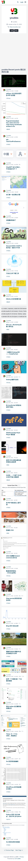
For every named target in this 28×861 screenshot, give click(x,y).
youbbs (9, 89)
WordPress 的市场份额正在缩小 (10, 769)
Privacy (22, 857)
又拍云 (8, 276)
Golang (8, 98)
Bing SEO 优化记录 (14, 613)
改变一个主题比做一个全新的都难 (10, 661)
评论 (16, 30)
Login (21, 2)
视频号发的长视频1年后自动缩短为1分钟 (12, 634)
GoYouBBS (18, 858)
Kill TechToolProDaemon (8, 134)
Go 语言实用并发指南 (14, 829)
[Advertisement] (14, 49)
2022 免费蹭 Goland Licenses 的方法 (11, 538)
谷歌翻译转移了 (14, 208)
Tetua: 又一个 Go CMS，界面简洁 (10, 716)
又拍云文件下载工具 (14, 261)
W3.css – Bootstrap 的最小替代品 (10, 307)
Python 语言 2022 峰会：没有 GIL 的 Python (13, 796)
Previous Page (10, 850)
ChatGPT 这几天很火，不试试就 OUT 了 (12, 149)
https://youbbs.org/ (15, 27)
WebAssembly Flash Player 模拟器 (10, 415)
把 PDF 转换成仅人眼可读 (8, 485)
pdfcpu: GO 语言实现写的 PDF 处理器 (11, 75)
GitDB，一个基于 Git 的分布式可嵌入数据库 (13, 476)
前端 (8, 329)
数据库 (8, 129)
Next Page (18, 850)
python (8, 819)
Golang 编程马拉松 (14, 367)
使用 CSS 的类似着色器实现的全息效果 (12, 442)
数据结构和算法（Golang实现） (11, 572)
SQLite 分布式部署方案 (14, 286)
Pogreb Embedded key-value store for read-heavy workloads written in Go (12, 104)
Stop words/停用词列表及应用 (9, 580)
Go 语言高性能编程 (14, 749)
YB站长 (8, 144)
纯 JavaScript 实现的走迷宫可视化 (10, 387)
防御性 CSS (14, 517)
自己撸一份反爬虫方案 (14, 182)
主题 (12, 30)
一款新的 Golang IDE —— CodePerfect (12, 334)
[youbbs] (14, 11)
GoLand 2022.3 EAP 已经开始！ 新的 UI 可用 (13, 228)
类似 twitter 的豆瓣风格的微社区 (10, 688)
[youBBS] (3, 2)
